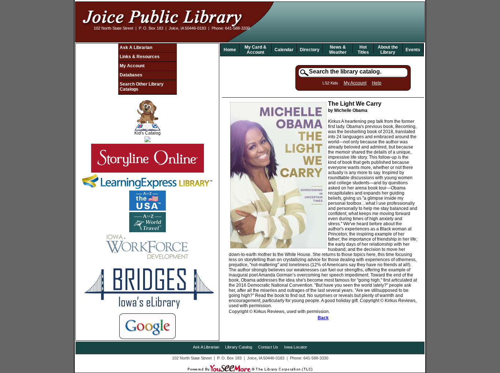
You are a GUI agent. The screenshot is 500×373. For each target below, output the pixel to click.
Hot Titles (363, 50)
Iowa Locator (295, 347)
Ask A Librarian (136, 47)
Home (230, 49)
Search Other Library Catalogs (142, 87)
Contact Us (268, 347)
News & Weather (338, 50)
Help (376, 83)
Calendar (284, 49)
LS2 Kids (330, 83)
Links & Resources (140, 56)
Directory (310, 49)
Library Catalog (238, 347)
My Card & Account (255, 50)
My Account (132, 65)
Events (413, 49)
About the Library (388, 50)
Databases (131, 75)
